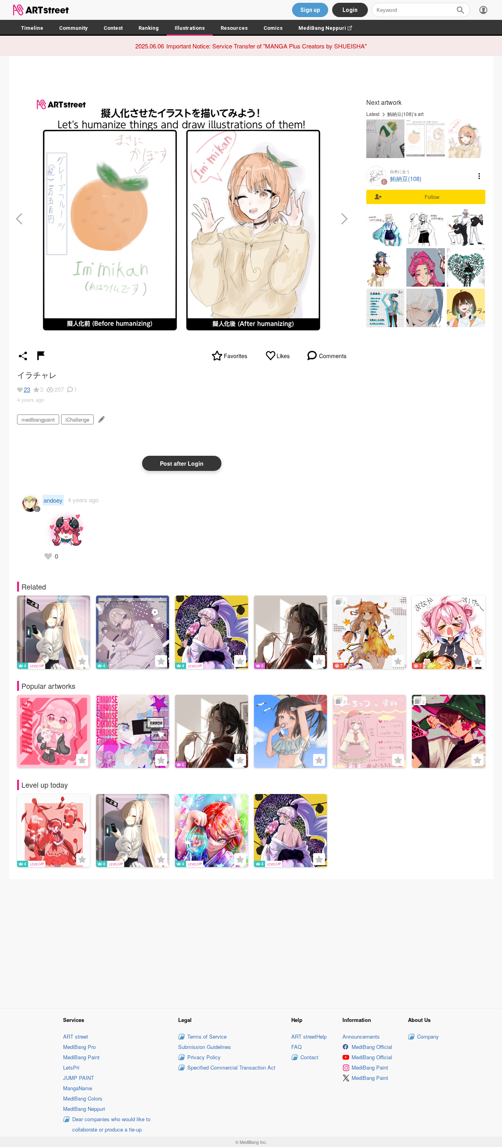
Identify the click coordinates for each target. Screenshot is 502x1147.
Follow (432, 196)
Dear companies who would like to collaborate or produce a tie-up (111, 1124)
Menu (479, 176)
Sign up (310, 10)
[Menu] (483, 10)
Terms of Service (207, 1036)
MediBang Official (372, 1047)
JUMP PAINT (78, 1077)
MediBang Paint (81, 1057)
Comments (332, 356)
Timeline (32, 28)
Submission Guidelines (204, 1047)
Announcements (361, 1036)
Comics (273, 28)
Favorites (235, 356)
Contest (113, 28)
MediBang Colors (82, 1098)
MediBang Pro (79, 1047)
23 (27, 389)
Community (73, 28)
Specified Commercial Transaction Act (231, 1067)
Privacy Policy (204, 1057)
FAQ (296, 1047)
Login (350, 10)
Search (460, 10)
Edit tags (101, 419)
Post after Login (182, 463)
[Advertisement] (251, 942)
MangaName (77, 1088)
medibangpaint (38, 419)
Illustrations (190, 28)
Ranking (148, 28)
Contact (309, 1057)
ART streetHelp (309, 1036)
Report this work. (41, 356)
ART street (75, 1036)
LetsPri (71, 1067)
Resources (234, 28)
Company (428, 1036)
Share (23, 356)
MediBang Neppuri (329, 28)
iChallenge (77, 419)
